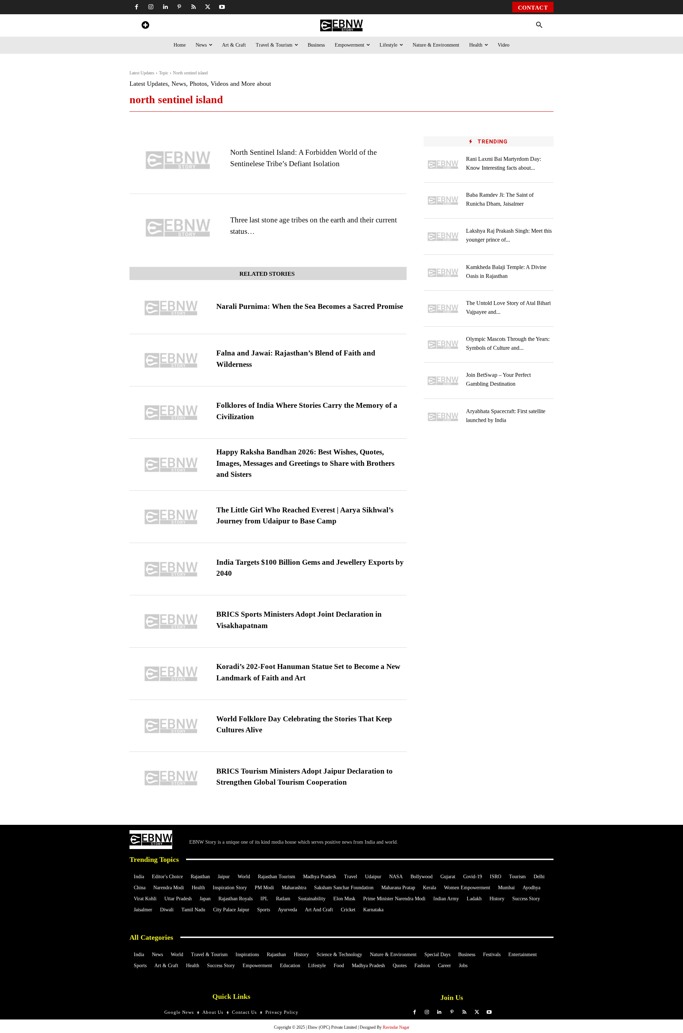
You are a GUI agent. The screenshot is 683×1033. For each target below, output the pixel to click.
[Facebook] (136, 7)
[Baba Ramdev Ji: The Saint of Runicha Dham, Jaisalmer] (443, 200)
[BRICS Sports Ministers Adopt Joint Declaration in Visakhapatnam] (171, 621)
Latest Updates (141, 72)
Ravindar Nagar (396, 1027)
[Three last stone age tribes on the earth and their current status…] (178, 227)
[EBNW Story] (341, 25)
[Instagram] (151, 7)
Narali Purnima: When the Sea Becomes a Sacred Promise (309, 306)
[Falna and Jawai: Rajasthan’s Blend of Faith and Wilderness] (171, 360)
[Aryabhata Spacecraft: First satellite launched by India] (443, 416)
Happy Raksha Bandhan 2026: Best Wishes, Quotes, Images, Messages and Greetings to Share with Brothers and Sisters (305, 463)
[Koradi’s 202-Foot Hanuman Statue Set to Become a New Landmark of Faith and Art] (171, 674)
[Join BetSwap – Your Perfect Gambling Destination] (443, 380)
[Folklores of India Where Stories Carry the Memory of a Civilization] (171, 412)
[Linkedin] (165, 7)
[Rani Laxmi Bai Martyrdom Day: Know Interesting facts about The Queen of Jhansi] (443, 164)
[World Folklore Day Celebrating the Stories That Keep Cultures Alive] (171, 726)
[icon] (145, 26)
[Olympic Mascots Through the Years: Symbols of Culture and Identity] (443, 344)
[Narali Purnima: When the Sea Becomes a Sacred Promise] (171, 308)
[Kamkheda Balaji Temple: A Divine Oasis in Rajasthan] (443, 272)
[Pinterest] (179, 7)
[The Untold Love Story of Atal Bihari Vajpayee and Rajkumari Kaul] (443, 308)
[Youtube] (222, 7)
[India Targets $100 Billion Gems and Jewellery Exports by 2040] (171, 569)
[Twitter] (208, 7)
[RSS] (193, 7)
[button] (539, 25)
